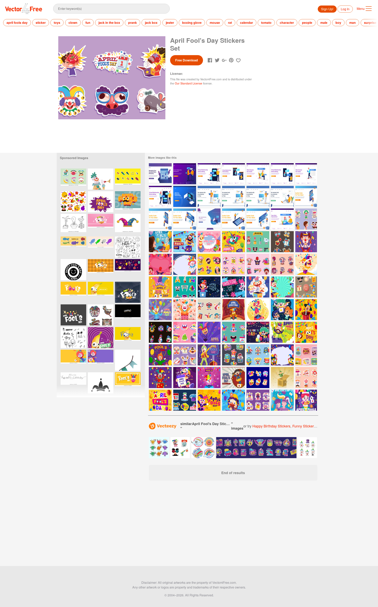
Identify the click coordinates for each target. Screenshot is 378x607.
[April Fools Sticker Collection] (233, 354)
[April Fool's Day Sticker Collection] (282, 264)
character (287, 22)
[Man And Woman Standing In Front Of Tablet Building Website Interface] (233, 219)
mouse (215, 22)
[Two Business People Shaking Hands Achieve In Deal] (184, 173)
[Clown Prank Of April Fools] (306, 400)
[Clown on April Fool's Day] (160, 309)
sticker (41, 22)
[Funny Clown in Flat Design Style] (160, 377)
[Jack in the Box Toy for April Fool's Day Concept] (233, 377)
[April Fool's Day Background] (184, 241)
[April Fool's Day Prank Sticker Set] (306, 286)
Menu (361, 8)
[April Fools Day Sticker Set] (257, 377)
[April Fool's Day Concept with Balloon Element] (306, 309)
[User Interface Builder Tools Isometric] (184, 196)
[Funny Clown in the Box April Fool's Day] (233, 241)
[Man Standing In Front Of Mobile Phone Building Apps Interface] (160, 219)
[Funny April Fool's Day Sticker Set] (209, 264)
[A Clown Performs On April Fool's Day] (257, 332)
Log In (345, 9)
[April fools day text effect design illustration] (128, 201)
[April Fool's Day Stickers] (160, 332)
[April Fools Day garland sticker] (128, 360)
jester (170, 22)
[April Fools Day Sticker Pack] (282, 241)
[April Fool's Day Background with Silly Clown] (306, 264)
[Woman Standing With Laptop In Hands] (257, 196)
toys (57, 22)
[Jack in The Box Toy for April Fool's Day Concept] (233, 309)
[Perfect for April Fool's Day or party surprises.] (73, 224)
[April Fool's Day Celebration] (160, 286)
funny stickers (304, 425)
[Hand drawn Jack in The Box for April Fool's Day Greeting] (209, 241)
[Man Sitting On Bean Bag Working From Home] (209, 219)
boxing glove (192, 22)
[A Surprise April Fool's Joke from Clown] (233, 286)
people (307, 22)
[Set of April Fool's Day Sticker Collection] (233, 332)
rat (230, 22)
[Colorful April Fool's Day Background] (282, 354)
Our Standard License (188, 83)
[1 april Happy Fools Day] (73, 269)
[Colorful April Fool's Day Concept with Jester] (209, 377)
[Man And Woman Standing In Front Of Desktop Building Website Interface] (257, 219)
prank (132, 22)
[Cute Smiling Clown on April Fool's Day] (233, 400)
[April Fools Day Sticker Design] (128, 224)
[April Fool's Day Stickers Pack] (306, 219)
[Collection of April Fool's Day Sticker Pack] (184, 286)
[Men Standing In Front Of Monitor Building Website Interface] (184, 219)
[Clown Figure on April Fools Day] (209, 354)
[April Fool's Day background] (282, 400)
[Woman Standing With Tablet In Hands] (233, 196)
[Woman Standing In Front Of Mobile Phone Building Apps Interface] (306, 196)
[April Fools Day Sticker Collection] (184, 354)
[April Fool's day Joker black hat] (100, 382)
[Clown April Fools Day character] (100, 179)
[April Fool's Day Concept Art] (184, 377)
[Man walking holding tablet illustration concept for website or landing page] (306, 173)
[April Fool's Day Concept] (306, 241)
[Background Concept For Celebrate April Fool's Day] (282, 286)
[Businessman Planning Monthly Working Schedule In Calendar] (160, 173)
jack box (151, 22)
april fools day (17, 22)
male (323, 22)
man (352, 22)
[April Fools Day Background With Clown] (184, 264)
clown (73, 22)
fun (87, 22)
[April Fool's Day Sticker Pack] (257, 264)
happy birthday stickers (271, 425)
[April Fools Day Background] (209, 400)
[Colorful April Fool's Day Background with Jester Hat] (160, 400)
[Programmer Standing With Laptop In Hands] (209, 196)
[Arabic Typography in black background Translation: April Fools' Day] (128, 314)
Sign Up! (327, 9)
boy (338, 22)
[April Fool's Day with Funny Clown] (184, 309)
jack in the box (109, 22)
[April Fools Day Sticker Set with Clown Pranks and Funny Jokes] (73, 179)
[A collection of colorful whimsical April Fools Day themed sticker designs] (100, 314)
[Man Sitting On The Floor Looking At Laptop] (282, 196)
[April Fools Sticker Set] (257, 354)
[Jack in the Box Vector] (282, 377)
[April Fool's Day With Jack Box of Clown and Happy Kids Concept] (282, 309)
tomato (266, 22)
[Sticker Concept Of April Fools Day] (184, 332)
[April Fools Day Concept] (257, 309)
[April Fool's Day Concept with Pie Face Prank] (160, 241)
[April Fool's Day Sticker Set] (233, 264)
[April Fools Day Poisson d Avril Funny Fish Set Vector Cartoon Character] (128, 179)
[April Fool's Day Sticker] (306, 377)
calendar (246, 22)
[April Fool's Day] (282, 332)
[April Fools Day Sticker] (306, 354)
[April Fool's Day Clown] (209, 286)
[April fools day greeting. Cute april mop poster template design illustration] (100, 201)
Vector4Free (24, 8)
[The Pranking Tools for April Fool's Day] (257, 241)
